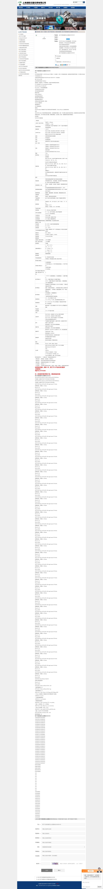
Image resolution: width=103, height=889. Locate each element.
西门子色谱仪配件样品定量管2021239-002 (47, 877)
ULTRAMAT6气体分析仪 (24, 58)
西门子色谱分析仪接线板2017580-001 (77, 4)
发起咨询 (99, 886)
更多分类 (20, 75)
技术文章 (51, 7)
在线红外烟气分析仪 (23, 47)
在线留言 (65, 7)
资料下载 (58, 7)
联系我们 (73, 7)
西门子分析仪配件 (22, 60)
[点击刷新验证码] (55, 863)
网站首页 (21, 7)
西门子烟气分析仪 (22, 49)
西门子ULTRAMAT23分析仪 (24, 70)
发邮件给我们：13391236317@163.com (64, 61)
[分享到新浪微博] (62, 65)
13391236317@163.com (43, 885)
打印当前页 (59, 56)
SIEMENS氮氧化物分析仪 (24, 45)
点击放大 (44, 38)
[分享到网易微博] (67, 65)
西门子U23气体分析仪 (23, 66)
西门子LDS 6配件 (22, 36)
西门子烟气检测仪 (22, 51)
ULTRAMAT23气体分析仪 (24, 43)
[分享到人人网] (65, 65)
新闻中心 (43, 7)
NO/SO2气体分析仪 (23, 68)
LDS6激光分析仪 (22, 72)
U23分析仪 (21, 34)
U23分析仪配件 (22, 64)
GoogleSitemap (49, 885)
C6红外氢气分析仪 (22, 53)
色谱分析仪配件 (22, 41)
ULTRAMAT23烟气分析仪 (24, 74)
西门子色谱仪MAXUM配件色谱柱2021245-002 (48, 879)
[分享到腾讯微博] (64, 65)
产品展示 (36, 7)
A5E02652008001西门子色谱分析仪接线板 (61, 4)
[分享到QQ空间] (61, 65)
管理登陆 (54, 885)
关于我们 (28, 7)
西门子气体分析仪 (22, 56)
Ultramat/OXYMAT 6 (23, 38)
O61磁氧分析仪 (22, 39)
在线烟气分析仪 (22, 62)
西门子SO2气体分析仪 (23, 55)
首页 (42, 31)
